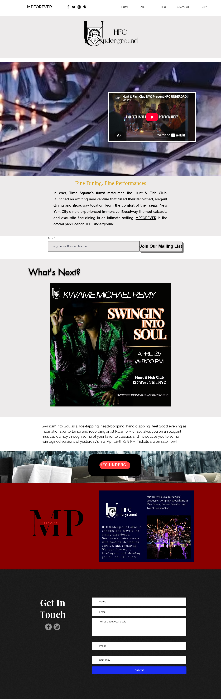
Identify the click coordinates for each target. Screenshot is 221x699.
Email (50, 238)
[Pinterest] (85, 7)
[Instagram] (57, 626)
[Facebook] (48, 626)
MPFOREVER (39, 6)
